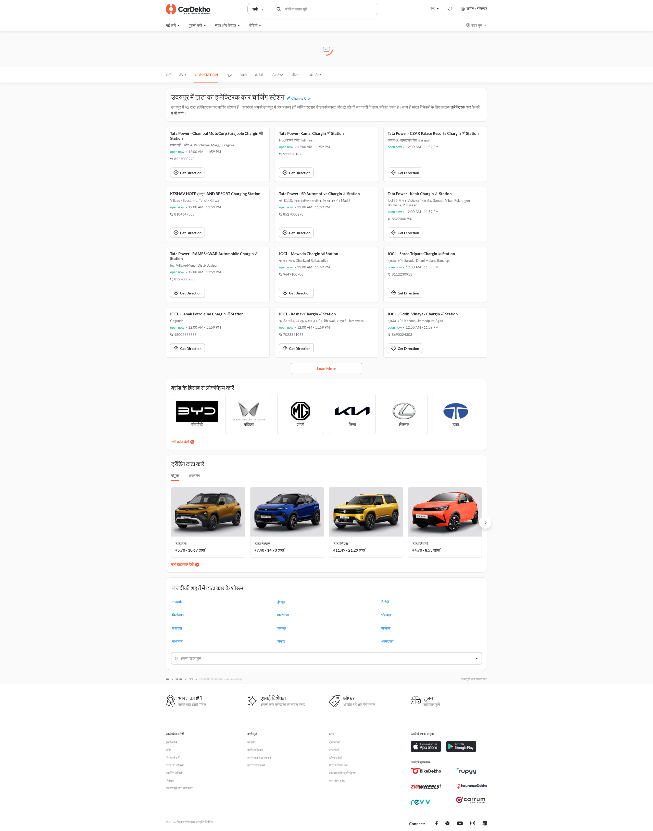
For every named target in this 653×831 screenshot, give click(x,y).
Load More (326, 368)
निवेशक (170, 780)
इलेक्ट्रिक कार (461, 107)
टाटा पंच (180, 543)
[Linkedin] (485, 824)
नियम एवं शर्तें (172, 757)
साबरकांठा (283, 615)
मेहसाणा (386, 628)
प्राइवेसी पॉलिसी (175, 765)
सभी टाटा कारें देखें (182, 564)
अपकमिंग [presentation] (194, 475)
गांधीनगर (177, 641)
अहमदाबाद (387, 641)
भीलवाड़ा (386, 615)
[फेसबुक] (436, 824)
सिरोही (385, 602)
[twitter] (447, 824)
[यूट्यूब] (460, 824)
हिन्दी (432, 8)
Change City (301, 98)
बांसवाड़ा (177, 628)
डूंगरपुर (281, 602)
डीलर (182, 75)
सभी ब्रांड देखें (180, 442)
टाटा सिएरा (340, 543)
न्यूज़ (229, 75)
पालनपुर (281, 628)
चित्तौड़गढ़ (178, 615)
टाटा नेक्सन (262, 543)
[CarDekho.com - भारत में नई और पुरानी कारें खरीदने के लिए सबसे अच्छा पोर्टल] (188, 9)
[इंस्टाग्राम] (472, 824)
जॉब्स (168, 750)
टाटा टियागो (420, 543)
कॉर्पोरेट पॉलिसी (174, 773)
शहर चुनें (476, 25)
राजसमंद (177, 602)
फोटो (244, 75)
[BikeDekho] (426, 771)
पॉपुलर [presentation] (175, 475)
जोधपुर (281, 641)
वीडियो (259, 75)
